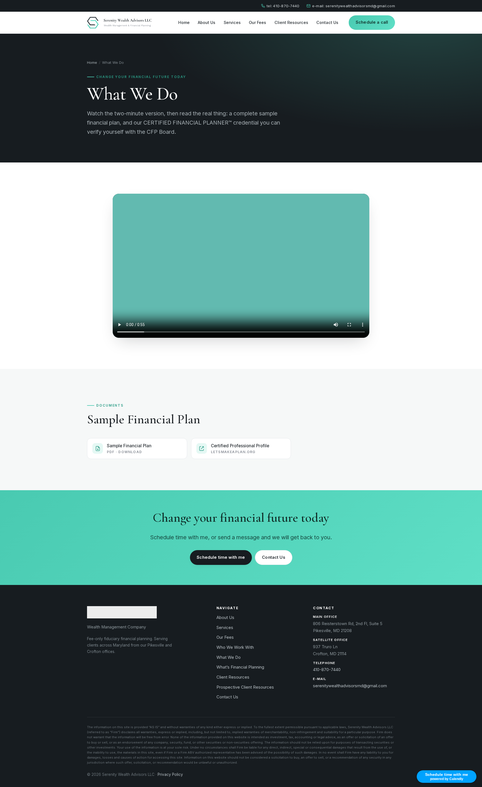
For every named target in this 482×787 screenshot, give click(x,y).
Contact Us (327, 22)
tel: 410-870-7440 (283, 6)
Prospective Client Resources (245, 687)
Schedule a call (372, 22)
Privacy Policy (170, 774)
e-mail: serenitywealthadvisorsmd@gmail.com (353, 6)
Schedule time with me (221, 557)
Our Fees (257, 22)
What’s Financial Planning (240, 667)
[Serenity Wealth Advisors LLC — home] (119, 22)
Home (184, 22)
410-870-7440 (327, 669)
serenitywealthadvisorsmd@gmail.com (350, 685)
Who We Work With (235, 647)
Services (232, 22)
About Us (206, 22)
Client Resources (291, 22)
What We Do (228, 657)
